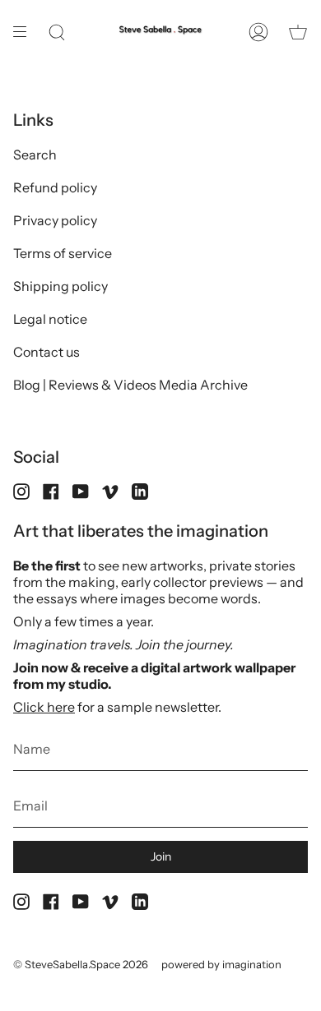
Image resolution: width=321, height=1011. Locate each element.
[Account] (258, 32)
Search (35, 154)
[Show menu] (25, 32)
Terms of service (62, 253)
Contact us (46, 352)
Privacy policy (55, 220)
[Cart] (298, 32)
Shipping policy (60, 286)
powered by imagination (221, 964)
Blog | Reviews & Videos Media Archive (130, 384)
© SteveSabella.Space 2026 (80, 964)
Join (161, 856)
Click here (44, 707)
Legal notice (50, 319)
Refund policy (55, 187)
